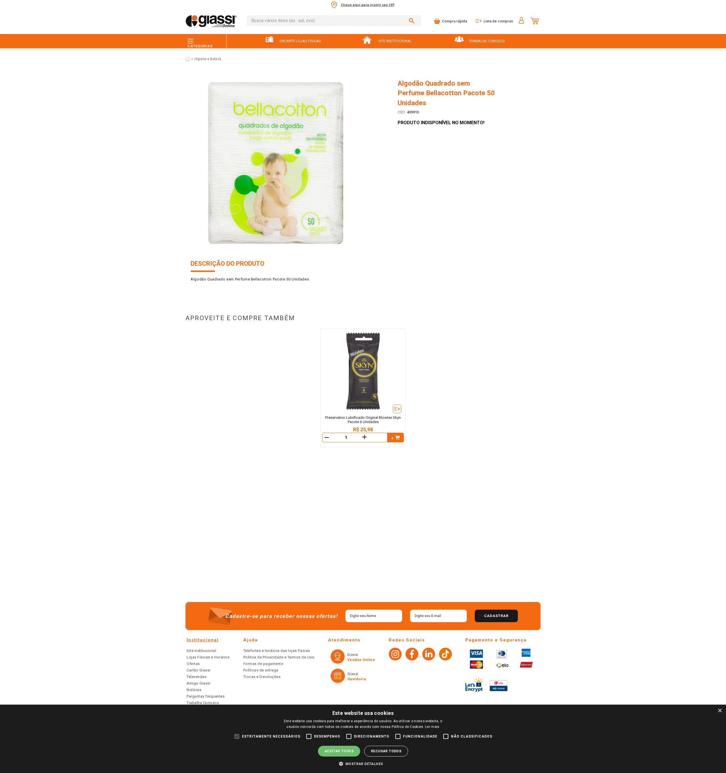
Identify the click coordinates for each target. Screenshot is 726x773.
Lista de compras (498, 21)
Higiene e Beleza (208, 59)
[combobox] (334, 20)
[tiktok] (445, 655)
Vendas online (361, 660)
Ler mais (432, 727)
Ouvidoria (356, 679)
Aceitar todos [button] (339, 751)
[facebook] (412, 655)
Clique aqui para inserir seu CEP (367, 5)
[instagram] (395, 655)
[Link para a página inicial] (187, 59)
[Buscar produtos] (413, 20)
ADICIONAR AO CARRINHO (395, 437)
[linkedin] (428, 655)
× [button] (719, 711)
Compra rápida (454, 21)
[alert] (363, 739)
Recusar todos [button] (386, 751)
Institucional (203, 640)
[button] (363, 763)
